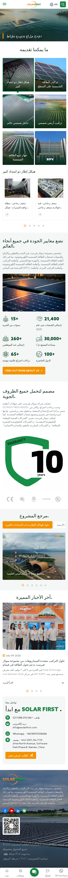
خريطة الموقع (10, 858)
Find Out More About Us (22, 370)
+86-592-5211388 (23, 717)
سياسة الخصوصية (38, 858)
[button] (25, 226)
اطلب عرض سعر (18, 755)
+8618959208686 (37, 733)
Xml (23, 858)
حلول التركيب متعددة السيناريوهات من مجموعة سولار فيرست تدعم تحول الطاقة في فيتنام (34, 663)
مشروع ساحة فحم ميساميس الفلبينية (25, 573)
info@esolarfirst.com (25, 727)
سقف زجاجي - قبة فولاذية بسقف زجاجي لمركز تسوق (49, 206)
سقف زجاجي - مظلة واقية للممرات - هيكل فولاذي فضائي (15, 206)
